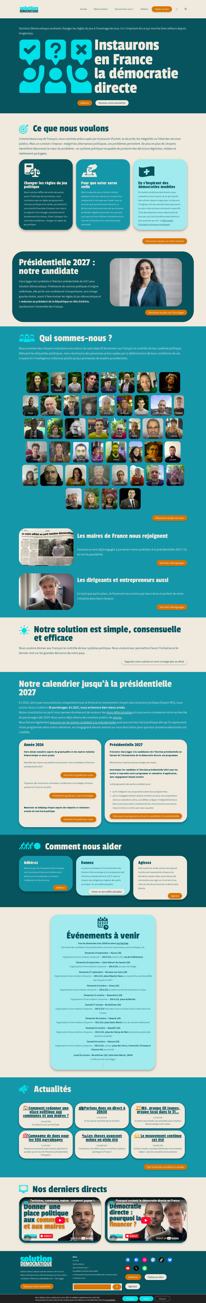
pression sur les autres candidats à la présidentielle (83, 722)
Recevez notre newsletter (112, 102)
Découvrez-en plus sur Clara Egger (166, 312)
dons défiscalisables (120, 712)
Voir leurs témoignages (172, 563)
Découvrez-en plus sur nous (169, 518)
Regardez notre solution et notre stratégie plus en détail (154, 661)
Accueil (83, 9)
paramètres (110, 1300)
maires (117, 717)
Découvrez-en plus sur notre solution (164, 241)
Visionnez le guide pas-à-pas (78, 775)
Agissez (175, 895)
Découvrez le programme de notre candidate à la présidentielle (146, 816)
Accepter (130, 1298)
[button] (186, 9)
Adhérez (144, 9)
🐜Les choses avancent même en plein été (102, 1137)
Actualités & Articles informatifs (85, 1271)
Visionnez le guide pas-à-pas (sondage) (72, 795)
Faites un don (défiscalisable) (107, 891)
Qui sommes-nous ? (124, 9)
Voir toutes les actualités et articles (165, 1167)
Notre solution (101, 9)
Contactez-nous (79, 1278)
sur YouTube (122, 943)
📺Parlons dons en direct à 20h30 (101, 1110)
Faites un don (162, 9)
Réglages (162, 1298)
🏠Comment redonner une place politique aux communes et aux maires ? (46, 1112)
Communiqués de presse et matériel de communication (95, 1274)
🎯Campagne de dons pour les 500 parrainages (46, 1137)
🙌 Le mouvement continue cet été (158, 1137)
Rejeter (146, 1298)
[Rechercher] (117, 1287)
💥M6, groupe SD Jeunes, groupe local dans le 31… (158, 1110)
